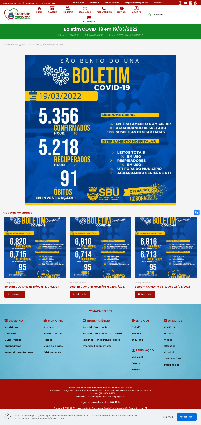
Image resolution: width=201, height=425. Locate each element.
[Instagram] (180, 2)
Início (61, 35)
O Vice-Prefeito (12, 339)
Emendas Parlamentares (97, 346)
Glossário (169, 346)
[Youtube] (185, 2)
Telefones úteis (52, 352)
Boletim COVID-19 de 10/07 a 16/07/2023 (31, 286)
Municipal (137, 357)
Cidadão (137, 327)
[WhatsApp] (196, 2)
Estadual (137, 363)
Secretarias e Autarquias (18, 352)
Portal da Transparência (97, 327)
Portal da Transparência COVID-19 (102, 333)
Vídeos (168, 339)
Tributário (137, 339)
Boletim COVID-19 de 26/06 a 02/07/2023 (98, 286)
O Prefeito (10, 333)
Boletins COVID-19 (94, 35)
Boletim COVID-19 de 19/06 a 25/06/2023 (162, 286)
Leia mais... (168, 416)
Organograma (12, 346)
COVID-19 (74, 35)
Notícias (169, 333)
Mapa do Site (171, 364)
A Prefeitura (11, 327)
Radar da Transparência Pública (101, 339)
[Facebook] (190, 2)
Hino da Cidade (53, 333)
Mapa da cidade (53, 346)
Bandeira (49, 327)
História (48, 339)
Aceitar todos (186, 416)
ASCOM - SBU (28, 44)
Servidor (136, 333)
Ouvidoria (170, 352)
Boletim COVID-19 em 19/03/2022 (126, 35)
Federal (136, 369)
